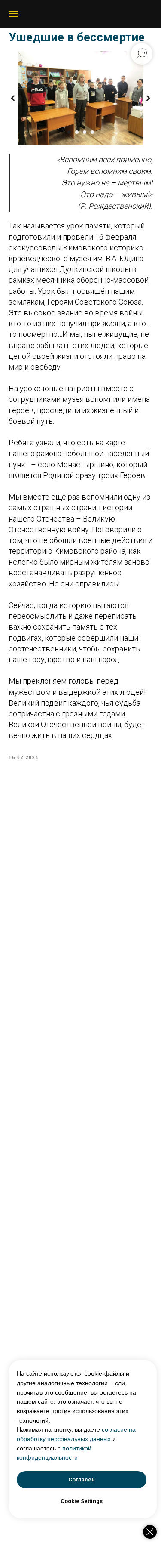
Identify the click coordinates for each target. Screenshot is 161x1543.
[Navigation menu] (13, 14)
